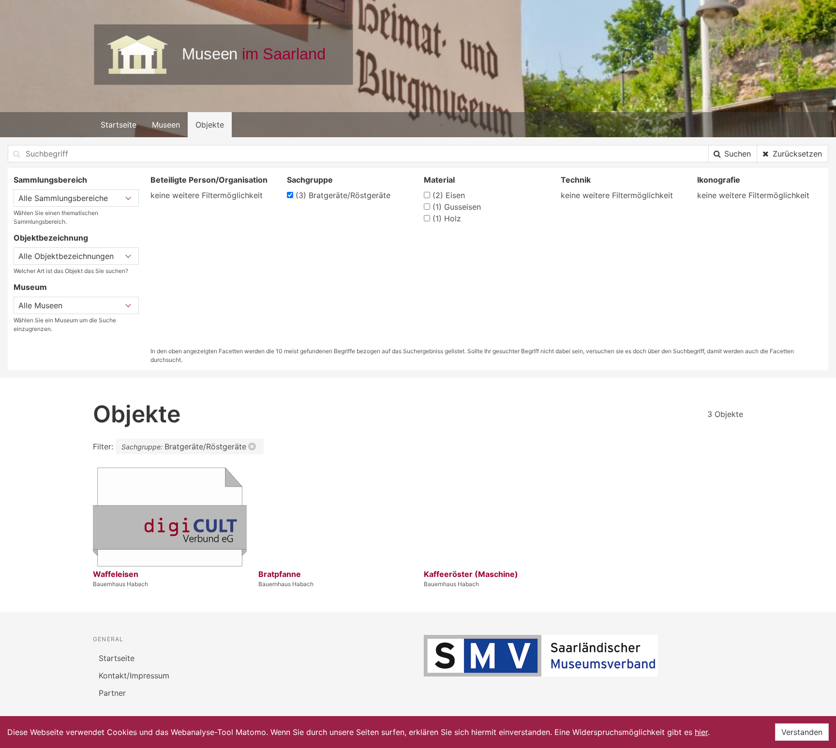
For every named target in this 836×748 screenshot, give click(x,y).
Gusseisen (457, 207)
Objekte (209, 124)
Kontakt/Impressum (134, 675)
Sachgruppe (310, 180)
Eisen (449, 195)
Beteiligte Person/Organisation (209, 180)
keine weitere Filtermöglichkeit (206, 195)
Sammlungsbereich (50, 180)
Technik (576, 180)
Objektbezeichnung (51, 238)
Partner (112, 693)
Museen (166, 124)
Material (439, 180)
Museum (30, 287)
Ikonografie (718, 180)
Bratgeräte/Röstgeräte (343, 195)
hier (701, 732)
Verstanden (801, 732)
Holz (447, 218)
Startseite (118, 124)
